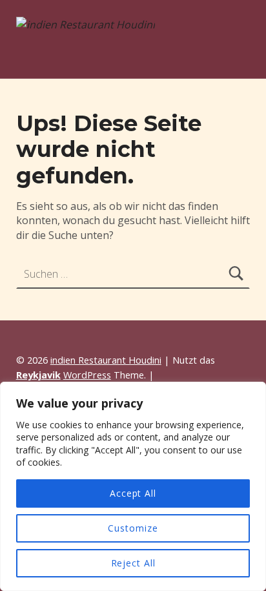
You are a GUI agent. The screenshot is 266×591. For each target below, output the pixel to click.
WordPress (87, 375)
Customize (133, 528)
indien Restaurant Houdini (105, 360)
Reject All (133, 563)
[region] (133, 486)
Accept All (133, 493)
